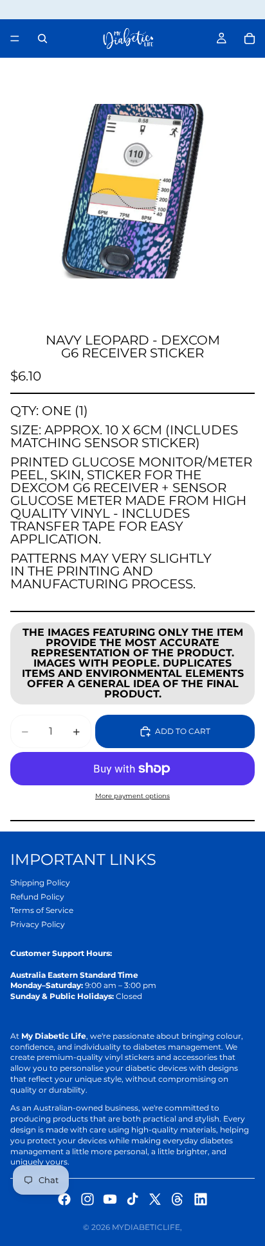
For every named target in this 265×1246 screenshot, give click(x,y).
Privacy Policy (37, 924)
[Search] (42, 38)
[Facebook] (64, 1199)
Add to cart (182, 731)
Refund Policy (37, 896)
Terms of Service (41, 910)
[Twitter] (155, 1199)
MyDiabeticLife (146, 1227)
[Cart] (249, 38)
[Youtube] (110, 1199)
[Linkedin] (200, 1199)
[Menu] (15, 38)
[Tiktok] (132, 1199)
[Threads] (177, 1199)
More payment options (132, 796)
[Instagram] (87, 1199)
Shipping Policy (40, 882)
